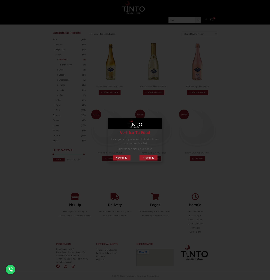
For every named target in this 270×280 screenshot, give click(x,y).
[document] (135, 140)
